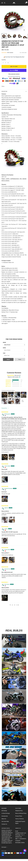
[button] (8, 380)
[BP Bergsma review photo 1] (5, 457)
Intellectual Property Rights (20, 822)
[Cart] (25, 2)
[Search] (4, 2)
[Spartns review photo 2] (12, 520)
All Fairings (4, 810)
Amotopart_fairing (19, 842)
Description (4, 91)
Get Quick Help (5, 821)
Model (4, 347)
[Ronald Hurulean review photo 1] (5, 499)
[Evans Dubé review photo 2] (12, 560)
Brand (4, 342)
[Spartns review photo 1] (5, 520)
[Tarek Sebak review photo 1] (5, 479)
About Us (4, 818)
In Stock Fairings (6, 813)
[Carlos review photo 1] (5, 541)
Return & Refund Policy (20, 813)
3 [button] (14, 605)
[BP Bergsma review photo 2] (12, 457)
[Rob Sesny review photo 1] (5, 598)
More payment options (14, 74)
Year (4, 353)
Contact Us (4, 824)
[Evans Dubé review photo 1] (5, 560)
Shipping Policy (19, 810)
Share (3, 86)
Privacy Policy (18, 816)
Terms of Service (19, 818)
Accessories (5, 816)
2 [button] (12, 605)
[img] (5, 412)
